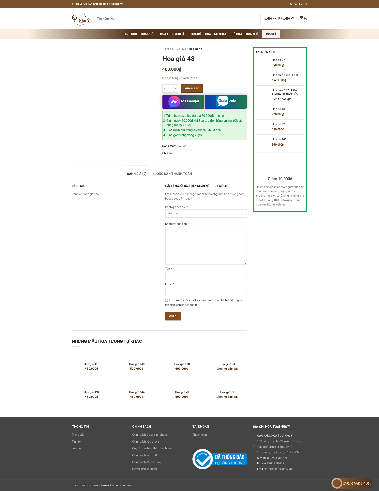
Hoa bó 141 (279, 139)
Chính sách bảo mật (144, 455)
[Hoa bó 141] (262, 142)
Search (255, 18)
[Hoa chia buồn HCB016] (262, 77)
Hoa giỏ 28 (182, 392)
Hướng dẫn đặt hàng (145, 468)
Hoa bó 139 (279, 109)
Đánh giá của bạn (177, 207)
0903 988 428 (279, 457)
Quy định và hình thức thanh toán (152, 448)
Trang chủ (168, 48)
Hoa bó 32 (278, 124)
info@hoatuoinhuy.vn (278, 468)
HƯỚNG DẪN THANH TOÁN (172, 174)
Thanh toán (199, 434)
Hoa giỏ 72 (227, 392)
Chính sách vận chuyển (146, 441)
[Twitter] (180, 153)
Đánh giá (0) (136, 174)
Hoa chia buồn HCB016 (286, 75)
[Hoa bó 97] (262, 62)
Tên (168, 268)
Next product (245, 49)
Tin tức (293, 4)
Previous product (237, 49)
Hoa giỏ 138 (182, 364)
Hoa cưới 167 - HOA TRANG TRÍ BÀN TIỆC (285, 92)
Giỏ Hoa (181, 48)
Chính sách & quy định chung (150, 434)
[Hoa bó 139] (262, 111)
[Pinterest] (185, 153)
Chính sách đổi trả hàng (146, 462)
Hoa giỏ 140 (136, 364)
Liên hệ (303, 4)
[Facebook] (176, 153)
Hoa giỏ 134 (227, 364)
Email (169, 284)
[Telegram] (194, 153)
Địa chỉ (271, 33)
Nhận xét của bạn (177, 224)
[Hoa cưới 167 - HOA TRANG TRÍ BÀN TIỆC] (262, 95)
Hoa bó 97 (278, 59)
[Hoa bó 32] (262, 127)
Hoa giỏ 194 (91, 392)
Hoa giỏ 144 (136, 392)
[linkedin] (189, 153)
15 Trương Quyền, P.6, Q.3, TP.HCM (278, 452)
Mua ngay (192, 88)
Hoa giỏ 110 (91, 364)
